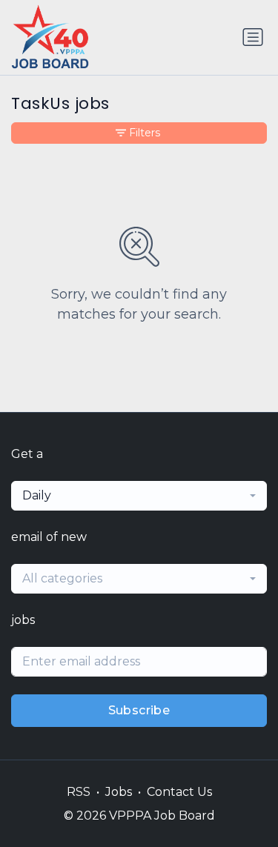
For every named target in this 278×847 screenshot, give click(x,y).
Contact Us (179, 792)
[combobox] (139, 496)
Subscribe (139, 710)
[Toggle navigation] (253, 37)
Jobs (118, 792)
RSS (78, 792)
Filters (144, 132)
